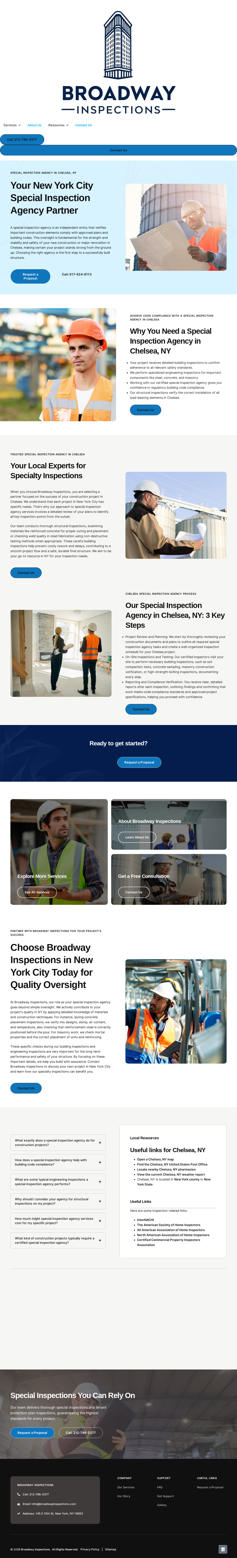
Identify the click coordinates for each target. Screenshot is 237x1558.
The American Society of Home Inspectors (168, 1225)
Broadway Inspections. (35, 1549)
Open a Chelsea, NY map (155, 1159)
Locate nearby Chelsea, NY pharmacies (166, 1169)
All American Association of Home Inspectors (171, 1230)
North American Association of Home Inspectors (173, 1235)
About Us (34, 125)
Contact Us (83, 125)
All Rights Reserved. (65, 1549)
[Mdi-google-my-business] (223, 1549)
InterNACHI (145, 1220)
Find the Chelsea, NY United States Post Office (172, 1164)
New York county (187, 1179)
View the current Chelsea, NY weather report (171, 1174)
